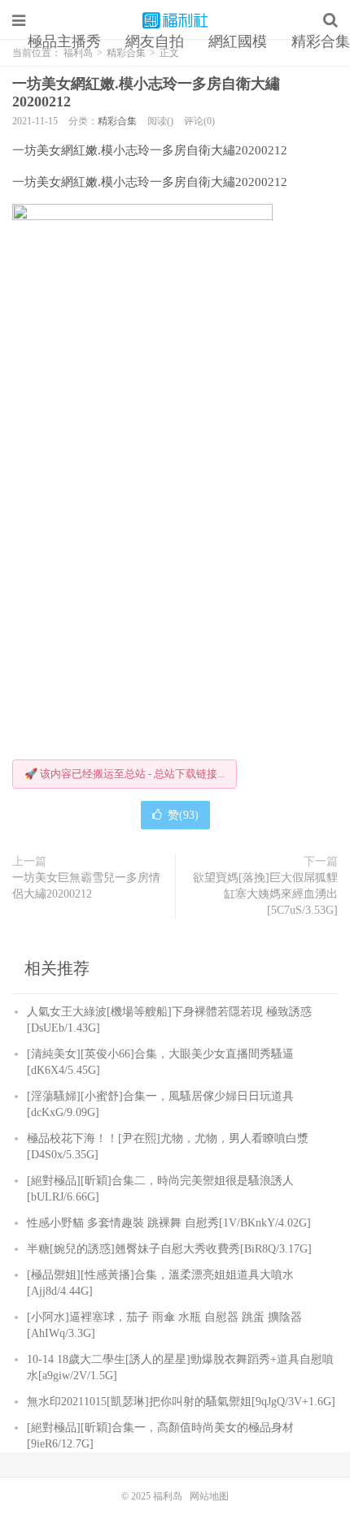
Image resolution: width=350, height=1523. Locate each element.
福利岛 (175, 20)
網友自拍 (154, 41)
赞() (183, 815)
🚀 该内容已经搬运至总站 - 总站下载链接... (124, 774)
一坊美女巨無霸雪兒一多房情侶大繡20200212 (86, 886)
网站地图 (209, 1496)
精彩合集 (117, 121)
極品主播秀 (64, 41)
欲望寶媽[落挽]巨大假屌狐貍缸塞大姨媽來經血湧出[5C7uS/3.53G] (265, 894)
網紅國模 (237, 41)
